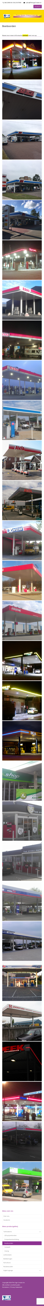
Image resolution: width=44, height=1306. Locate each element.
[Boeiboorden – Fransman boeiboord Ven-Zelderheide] (22, 941)
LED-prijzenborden (10, 1235)
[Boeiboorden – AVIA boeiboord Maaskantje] (22, 460)
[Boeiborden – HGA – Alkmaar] (22, 741)
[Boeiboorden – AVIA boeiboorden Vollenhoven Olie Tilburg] (22, 540)
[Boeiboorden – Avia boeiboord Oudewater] (22, 500)
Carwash (7, 1247)
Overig (6, 1251)
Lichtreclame (7, 1255)
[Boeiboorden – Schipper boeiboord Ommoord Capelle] (22, 1141)
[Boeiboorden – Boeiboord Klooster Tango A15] (22, 821)
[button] (40, 16)
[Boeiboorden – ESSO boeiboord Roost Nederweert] (22, 340)
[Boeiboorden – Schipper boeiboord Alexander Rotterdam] (22, 1101)
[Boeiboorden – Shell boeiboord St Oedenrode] (22, 59)
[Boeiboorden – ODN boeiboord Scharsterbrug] (22, 701)
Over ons (6, 1216)
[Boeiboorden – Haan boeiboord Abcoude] (22, 981)
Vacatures (6, 1220)
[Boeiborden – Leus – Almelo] (22, 100)
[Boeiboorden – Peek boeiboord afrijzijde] (22, 1061)
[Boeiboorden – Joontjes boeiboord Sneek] (22, 1021)
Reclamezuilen (8, 1267)
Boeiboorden (8, 1243)
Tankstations (7, 1232)
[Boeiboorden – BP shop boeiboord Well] (22, 781)
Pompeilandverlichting (11, 1239)
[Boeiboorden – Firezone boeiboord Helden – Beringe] (22, 620)
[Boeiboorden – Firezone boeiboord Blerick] (22, 580)
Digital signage (8, 1270)
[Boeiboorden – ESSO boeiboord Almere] (22, 380)
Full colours (7, 1263)
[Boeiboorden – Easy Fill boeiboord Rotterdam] (22, 901)
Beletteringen (7, 1259)
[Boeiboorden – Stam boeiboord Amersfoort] (22, 1181)
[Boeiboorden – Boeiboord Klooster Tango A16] (22, 861)
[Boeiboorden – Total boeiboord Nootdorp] (22, 260)
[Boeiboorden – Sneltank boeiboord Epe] (22, 420)
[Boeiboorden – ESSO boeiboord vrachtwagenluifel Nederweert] (22, 300)
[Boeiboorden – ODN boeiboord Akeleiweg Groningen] (22, 660)
